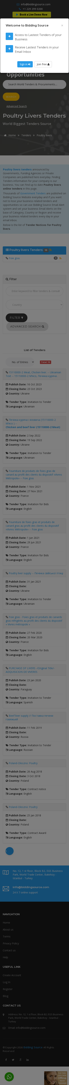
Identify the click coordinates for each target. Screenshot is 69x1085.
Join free (42, 64)
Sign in (24, 64)
